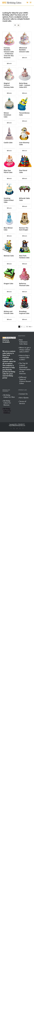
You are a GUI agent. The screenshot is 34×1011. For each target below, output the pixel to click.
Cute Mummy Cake (24, 143)
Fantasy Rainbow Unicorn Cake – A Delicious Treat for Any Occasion (9, 52)
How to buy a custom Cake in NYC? (24, 357)
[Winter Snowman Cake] (9, 103)
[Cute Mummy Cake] (24, 133)
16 (27, 326)
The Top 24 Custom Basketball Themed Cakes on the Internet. (24, 368)
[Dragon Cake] (9, 274)
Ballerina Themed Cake (24, 284)
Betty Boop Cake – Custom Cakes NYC (24, 85)
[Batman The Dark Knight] (24, 218)
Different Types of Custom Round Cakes (25, 380)
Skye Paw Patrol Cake (8, 171)
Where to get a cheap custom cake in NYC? (25, 350)
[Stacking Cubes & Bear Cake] (9, 189)
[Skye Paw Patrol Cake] (9, 161)
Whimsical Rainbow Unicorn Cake (24, 50)
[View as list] (18, 25)
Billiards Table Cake (24, 199)
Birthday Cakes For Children (7, 411)
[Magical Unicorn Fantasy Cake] (9, 74)
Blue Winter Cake (8, 229)
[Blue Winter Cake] (9, 218)
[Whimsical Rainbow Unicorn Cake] (24, 38)
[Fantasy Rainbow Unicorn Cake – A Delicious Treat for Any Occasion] (9, 38)
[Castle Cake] (9, 133)
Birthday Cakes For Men (9, 396)
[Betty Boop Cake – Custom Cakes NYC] (24, 74)
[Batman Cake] (9, 246)
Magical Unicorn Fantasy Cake (9, 85)
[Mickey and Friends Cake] (9, 302)
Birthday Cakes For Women (7, 403)
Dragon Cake (8, 283)
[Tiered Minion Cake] (24, 103)
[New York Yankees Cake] (24, 246)
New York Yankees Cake (24, 257)
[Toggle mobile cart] (27, 2)
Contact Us (23, 394)
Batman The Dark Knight (23, 229)
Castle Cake (8, 143)
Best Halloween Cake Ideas (23, 342)
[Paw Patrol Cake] (24, 161)
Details (10, 63)
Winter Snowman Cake (7, 115)
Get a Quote (23, 398)
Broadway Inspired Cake (24, 312)
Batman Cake (9, 256)
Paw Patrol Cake (23, 171)
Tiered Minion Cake (24, 114)
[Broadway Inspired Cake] (24, 302)
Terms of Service (22, 402)
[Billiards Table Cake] (24, 189)
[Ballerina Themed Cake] (24, 274)
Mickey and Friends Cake (8, 312)
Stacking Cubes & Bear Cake (9, 200)
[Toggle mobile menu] (31, 2)
